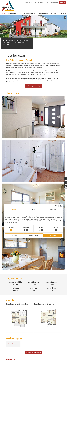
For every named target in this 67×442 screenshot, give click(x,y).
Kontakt (63, 2)
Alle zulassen (53, 235)
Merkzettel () (44, 2)
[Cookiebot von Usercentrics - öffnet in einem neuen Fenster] (56, 206)
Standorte (35, 2)
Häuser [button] (3, 13)
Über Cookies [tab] (53, 209)
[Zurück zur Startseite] (7, 6)
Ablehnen (14, 235)
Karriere (28, 2)
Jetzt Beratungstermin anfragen (33, 86)
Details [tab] (33, 209)
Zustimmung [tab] (14, 209)
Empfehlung (54, 2)
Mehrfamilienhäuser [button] (14, 13)
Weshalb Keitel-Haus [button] (30, 13)
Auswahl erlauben (33, 235)
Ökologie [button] (53, 13)
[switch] (26, 230)
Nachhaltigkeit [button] (43, 13)
